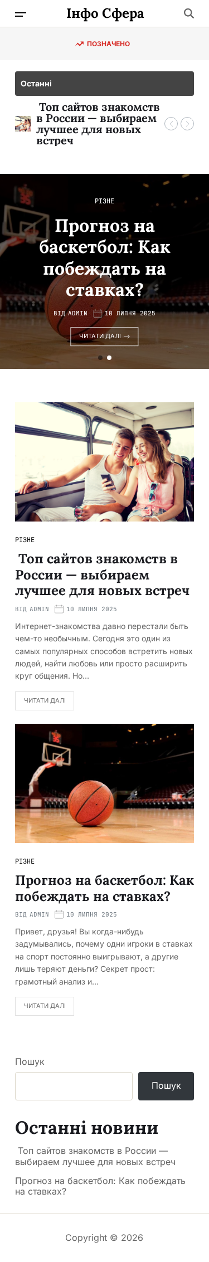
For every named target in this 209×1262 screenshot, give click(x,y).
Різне (104, 201)
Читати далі (100, 336)
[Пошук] (189, 13)
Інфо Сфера (105, 13)
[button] (171, 123)
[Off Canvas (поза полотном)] (20, 14)
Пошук (30, 1061)
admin (78, 314)
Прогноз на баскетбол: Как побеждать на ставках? (105, 257)
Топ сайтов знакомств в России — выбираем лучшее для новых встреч (98, 123)
